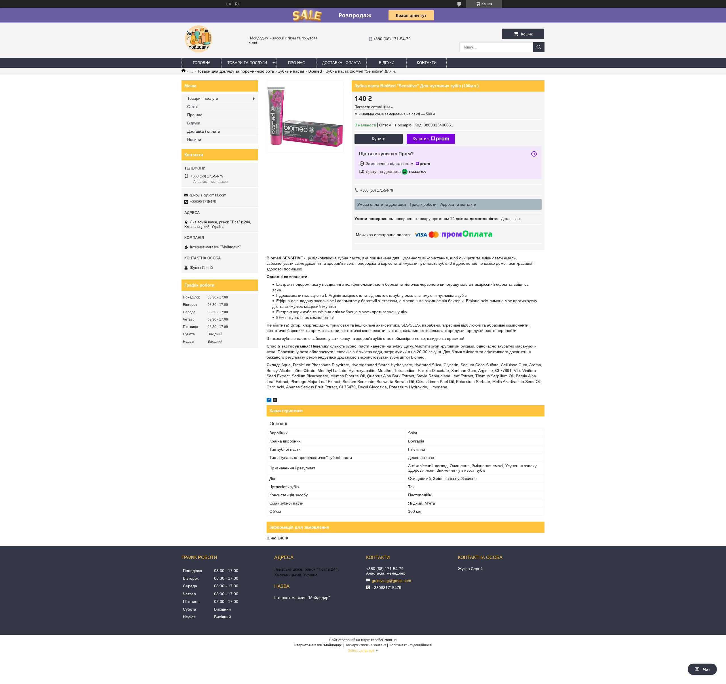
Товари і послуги (202, 98)
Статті (192, 106)
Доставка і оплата (341, 63)
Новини (194, 139)
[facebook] (269, 401)
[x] (275, 401)
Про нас (296, 63)
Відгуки (386, 63)
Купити (378, 138)
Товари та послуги (247, 63)
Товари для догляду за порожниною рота (235, 71)
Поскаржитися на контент (365, 645)
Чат (706, 669)
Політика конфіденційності (410, 645)
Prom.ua (390, 640)
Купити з (421, 138)
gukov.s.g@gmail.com (208, 195)
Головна (201, 63)
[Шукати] (538, 47)
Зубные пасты (291, 71)
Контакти (426, 63)
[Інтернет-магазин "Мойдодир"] (199, 55)
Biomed (315, 71)
